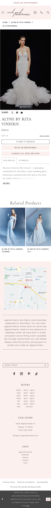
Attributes (24, 160)
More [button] (6, 184)
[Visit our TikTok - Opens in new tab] (36, 373)
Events (26, 460)
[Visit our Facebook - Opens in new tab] (14, 373)
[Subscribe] (45, 365)
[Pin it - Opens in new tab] (17, 113)
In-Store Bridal (10, 26)
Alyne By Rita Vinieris (21, 22)
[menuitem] (35, 12)
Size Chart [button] (44, 136)
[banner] (18, 12)
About (25, 457)
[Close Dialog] (2, 499)
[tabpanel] (25, 69)
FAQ (25, 463)
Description (9, 160)
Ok (48, 499)
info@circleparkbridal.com (25, 436)
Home (5, 22)
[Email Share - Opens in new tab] (22, 113)
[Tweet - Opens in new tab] (12, 113)
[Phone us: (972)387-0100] (41, 12)
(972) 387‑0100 (25, 430)
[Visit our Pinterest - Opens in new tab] (29, 373)
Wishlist (25, 455)
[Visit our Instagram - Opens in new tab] (21, 373)
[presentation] (12, 227)
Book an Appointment (26, 148)
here (27, 506)
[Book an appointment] (35, 12)
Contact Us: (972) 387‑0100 (25, 154)
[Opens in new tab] (25, 288)
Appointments (25, 452)
